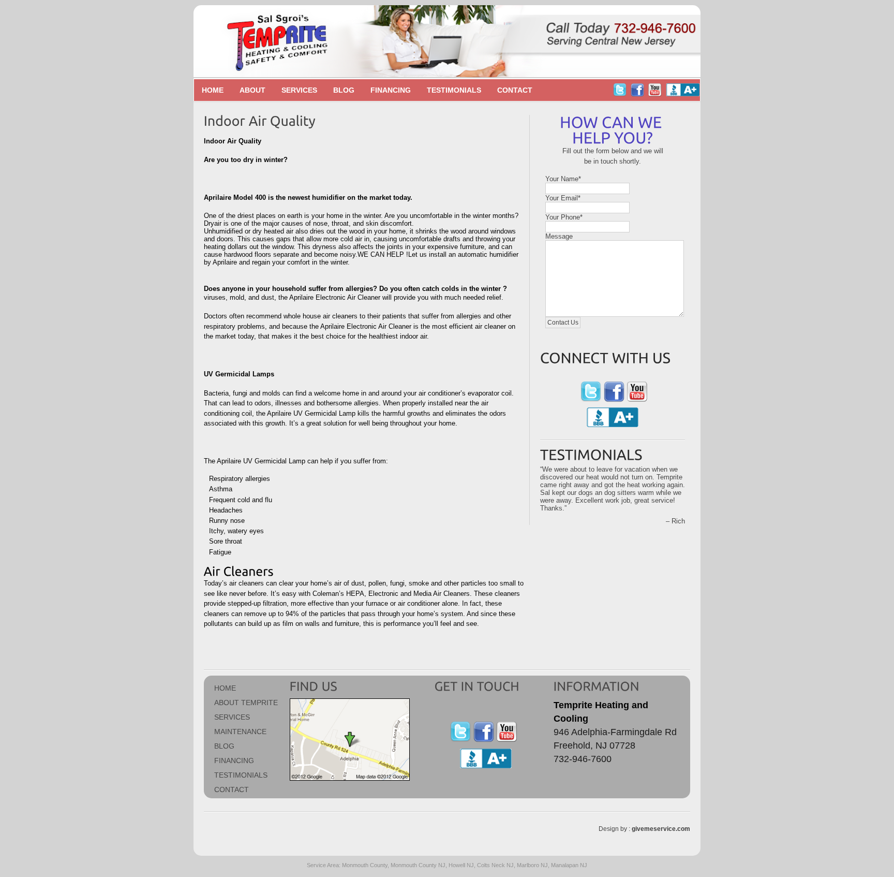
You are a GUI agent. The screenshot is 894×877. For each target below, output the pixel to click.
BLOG (224, 746)
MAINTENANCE (240, 731)
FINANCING (234, 760)
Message (559, 236)
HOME (225, 688)
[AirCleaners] (240, 571)
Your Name (563, 179)
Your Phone (564, 217)
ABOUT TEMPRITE (246, 702)
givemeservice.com (661, 828)
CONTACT (231, 789)
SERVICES (232, 717)
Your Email (562, 198)
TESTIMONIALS (240, 775)
